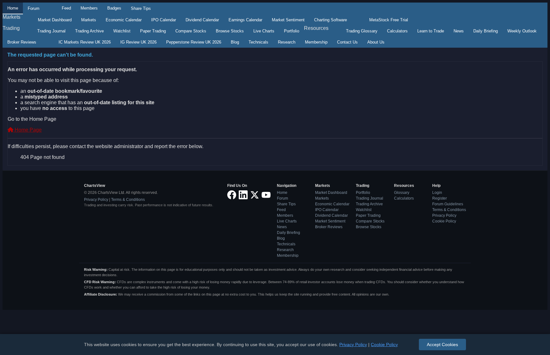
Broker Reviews (21, 42)
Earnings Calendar (245, 19)
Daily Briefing (485, 31)
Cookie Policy (444, 221)
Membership (316, 42)
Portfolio (291, 31)
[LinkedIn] (243, 195)
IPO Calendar (163, 19)
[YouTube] (266, 195)
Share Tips (141, 8)
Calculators (397, 31)
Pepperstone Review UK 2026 (193, 42)
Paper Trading (153, 31)
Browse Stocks (230, 31)
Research (286, 42)
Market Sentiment (288, 19)
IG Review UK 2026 (138, 42)
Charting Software (330, 19)
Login (437, 192)
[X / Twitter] (254, 195)
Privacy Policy (96, 199)
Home (12, 8)
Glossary (401, 192)
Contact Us (347, 42)
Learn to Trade (430, 31)
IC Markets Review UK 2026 (85, 42)
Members (89, 8)
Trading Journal (51, 31)
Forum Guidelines (447, 204)
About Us (375, 42)
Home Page (27, 130)
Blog (235, 42)
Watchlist (121, 31)
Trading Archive (89, 31)
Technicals (258, 42)
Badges (114, 8)
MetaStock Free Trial (388, 19)
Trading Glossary (361, 31)
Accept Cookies (442, 344)
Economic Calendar (124, 19)
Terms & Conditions (128, 199)
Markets (11, 17)
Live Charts (263, 31)
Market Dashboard (55, 19)
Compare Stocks (190, 31)
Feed (66, 8)
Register (439, 198)
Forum (33, 8)
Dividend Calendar (202, 19)
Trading (11, 28)
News (459, 31)
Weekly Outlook (522, 31)
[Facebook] (231, 195)
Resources (316, 28)
